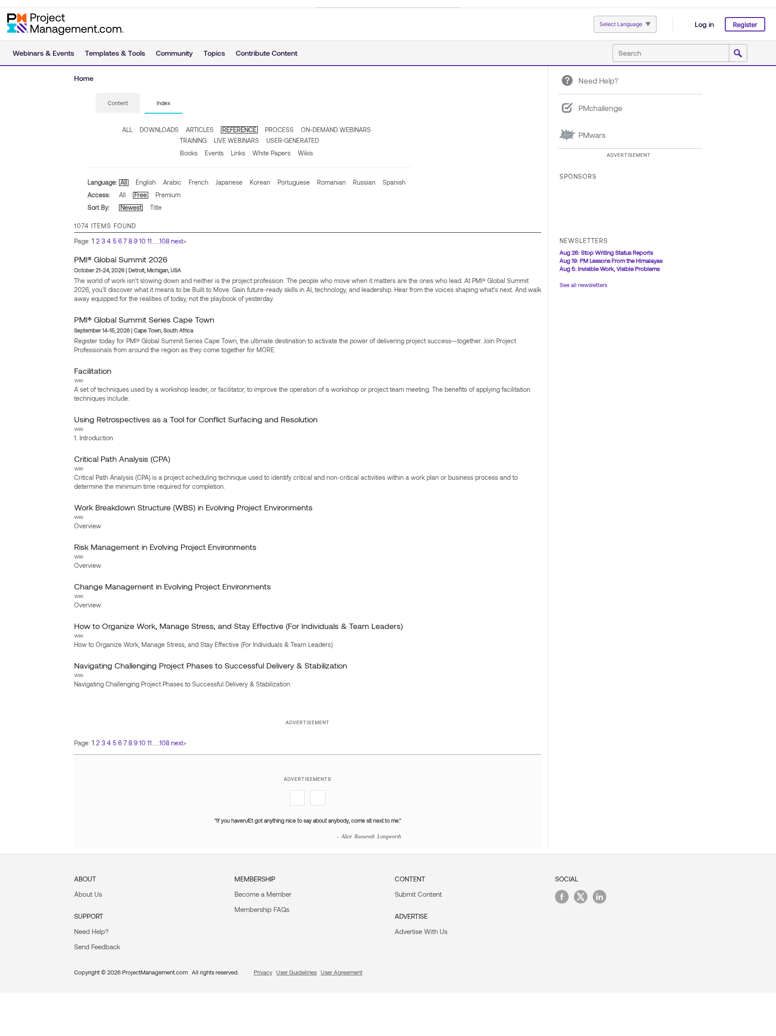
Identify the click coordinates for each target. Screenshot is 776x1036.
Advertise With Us (421, 931)
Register (745, 24)
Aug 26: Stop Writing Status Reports (606, 252)
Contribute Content (266, 53)
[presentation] (117, 103)
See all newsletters (583, 284)
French (198, 182)
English (146, 182)
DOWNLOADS (159, 129)
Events (214, 153)
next (177, 241)
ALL (127, 129)
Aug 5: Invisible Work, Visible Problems (610, 268)
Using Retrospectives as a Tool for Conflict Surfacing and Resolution (195, 419)
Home (83, 78)
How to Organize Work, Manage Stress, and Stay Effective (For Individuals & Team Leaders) (238, 626)
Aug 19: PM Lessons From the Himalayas (611, 260)
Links (238, 153)
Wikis (305, 153)
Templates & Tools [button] (115, 53)
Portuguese (294, 182)
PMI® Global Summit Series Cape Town (144, 319)
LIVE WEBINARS (236, 140)
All (123, 182)
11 (149, 241)
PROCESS (279, 129)
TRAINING (193, 140)
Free (140, 195)
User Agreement (341, 972)
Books (189, 153)
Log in (704, 24)
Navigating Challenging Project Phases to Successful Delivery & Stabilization (210, 665)
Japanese (229, 182)
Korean (260, 182)
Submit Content (418, 894)
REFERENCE (239, 129)
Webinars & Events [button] (43, 53)
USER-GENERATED (292, 140)
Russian (364, 182)
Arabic (172, 182)
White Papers (271, 153)
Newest (130, 207)
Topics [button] (214, 53)
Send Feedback (97, 947)
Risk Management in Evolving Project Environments (165, 547)
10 (142, 241)
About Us (88, 894)
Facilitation (92, 371)
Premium (168, 195)
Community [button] (174, 53)
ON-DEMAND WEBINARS (336, 129)
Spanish (394, 182)
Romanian (331, 182)
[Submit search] (738, 53)
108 (164, 241)
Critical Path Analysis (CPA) (122, 459)
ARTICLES (200, 129)
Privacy (263, 972)
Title (156, 207)
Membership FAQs (261, 909)
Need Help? (91, 931)
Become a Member (262, 894)
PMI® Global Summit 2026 (121, 259)
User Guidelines (296, 972)
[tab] (118, 103)
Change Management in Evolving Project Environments (172, 586)
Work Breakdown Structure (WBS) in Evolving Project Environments (193, 507)
